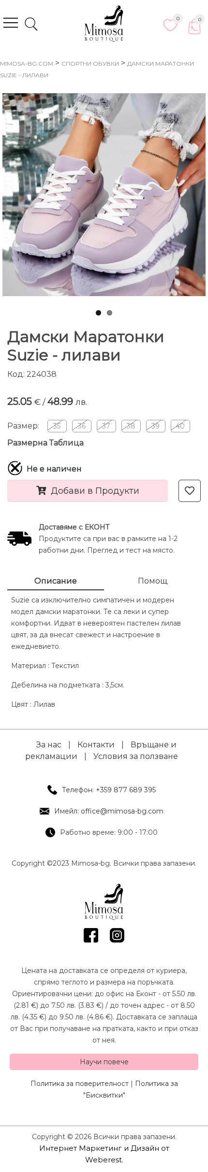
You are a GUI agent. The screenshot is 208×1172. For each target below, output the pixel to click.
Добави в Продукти (95, 491)
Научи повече (104, 1062)
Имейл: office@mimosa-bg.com (108, 811)
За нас (48, 744)
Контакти (96, 744)
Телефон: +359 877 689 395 (109, 790)
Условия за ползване (135, 756)
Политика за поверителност (79, 1083)
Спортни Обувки (90, 63)
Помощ (152, 581)
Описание (55, 581)
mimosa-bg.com (26, 63)
